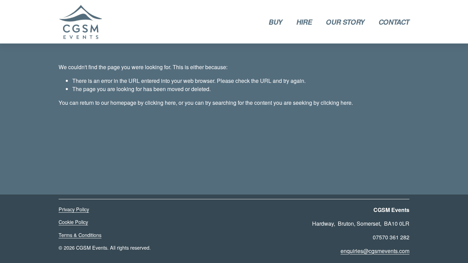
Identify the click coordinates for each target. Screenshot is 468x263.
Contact (394, 22)
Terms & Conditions (80, 234)
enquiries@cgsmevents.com (375, 251)
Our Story (345, 22)
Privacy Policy (74, 209)
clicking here (160, 103)
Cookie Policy (73, 221)
